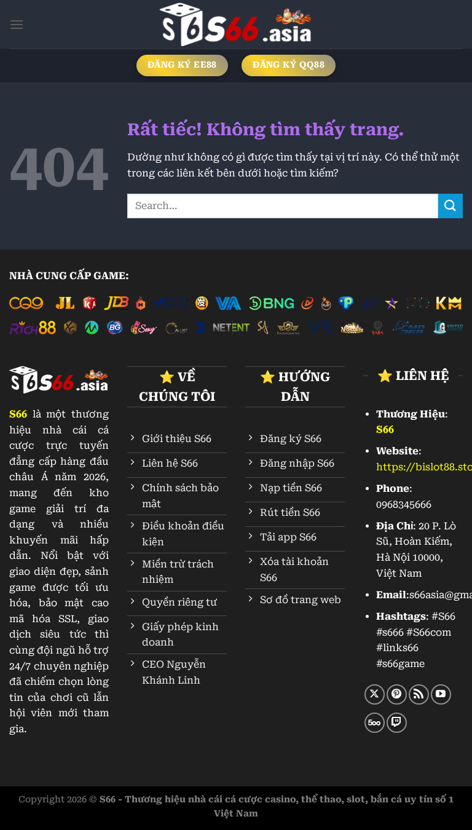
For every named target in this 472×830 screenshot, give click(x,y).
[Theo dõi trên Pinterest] (397, 694)
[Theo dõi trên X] (374, 694)
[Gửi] (450, 206)
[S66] (236, 24)
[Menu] (16, 24)
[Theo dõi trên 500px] (374, 723)
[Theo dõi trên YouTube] (441, 694)
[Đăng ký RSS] (419, 694)
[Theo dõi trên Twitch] (397, 723)
